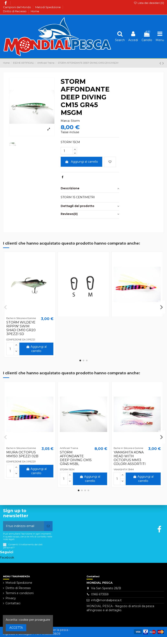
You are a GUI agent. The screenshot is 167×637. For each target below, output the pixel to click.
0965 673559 (100, 594)
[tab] (90, 189)
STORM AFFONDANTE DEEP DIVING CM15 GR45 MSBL (76, 458)
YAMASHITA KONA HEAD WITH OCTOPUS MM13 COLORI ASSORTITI (130, 458)
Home (35, 11)
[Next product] (163, 63)
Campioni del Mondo (17, 7)
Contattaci (12, 603)
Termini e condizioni (19, 593)
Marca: (65, 121)
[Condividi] (62, 177)
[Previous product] (160, 63)
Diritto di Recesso (15, 11)
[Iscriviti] (48, 526)
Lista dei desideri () (150, 2)
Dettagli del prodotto (77, 206)
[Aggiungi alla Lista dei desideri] (110, 162)
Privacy (10, 598)
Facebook (7, 557)
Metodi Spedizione (48, 7)
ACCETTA (16, 627)
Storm (75, 121)
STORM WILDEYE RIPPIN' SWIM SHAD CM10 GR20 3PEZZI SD (21, 328)
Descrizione (70, 188)
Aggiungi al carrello (84, 161)
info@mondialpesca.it (106, 600)
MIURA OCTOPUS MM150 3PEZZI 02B (22, 454)
